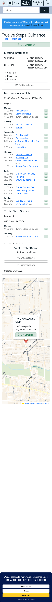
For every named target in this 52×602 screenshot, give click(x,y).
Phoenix (20, 176)
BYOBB (19, 127)
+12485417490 (28, 258)
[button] (26, 341)
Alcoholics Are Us (24, 124)
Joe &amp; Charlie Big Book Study (28, 142)
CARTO (46, 403)
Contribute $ (38, 3)
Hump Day (21, 147)
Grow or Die (22, 193)
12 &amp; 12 (22, 157)
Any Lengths (22, 110)
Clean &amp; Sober (25, 190)
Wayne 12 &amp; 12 (25, 179)
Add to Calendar (26, 85)
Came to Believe (23, 113)
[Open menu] (48, 4)
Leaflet (26, 403)
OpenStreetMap (36, 403)
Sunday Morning (24, 200)
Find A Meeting (26, 3)
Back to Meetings (13, 38)
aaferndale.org (28, 265)
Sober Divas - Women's (26, 160)
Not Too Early (22, 135)
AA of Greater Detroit (34, 25)
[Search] (44, 10)
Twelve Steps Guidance (27, 166)
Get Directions (28, 44)
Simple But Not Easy (25, 173)
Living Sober (22, 204)
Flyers (16, 3)
